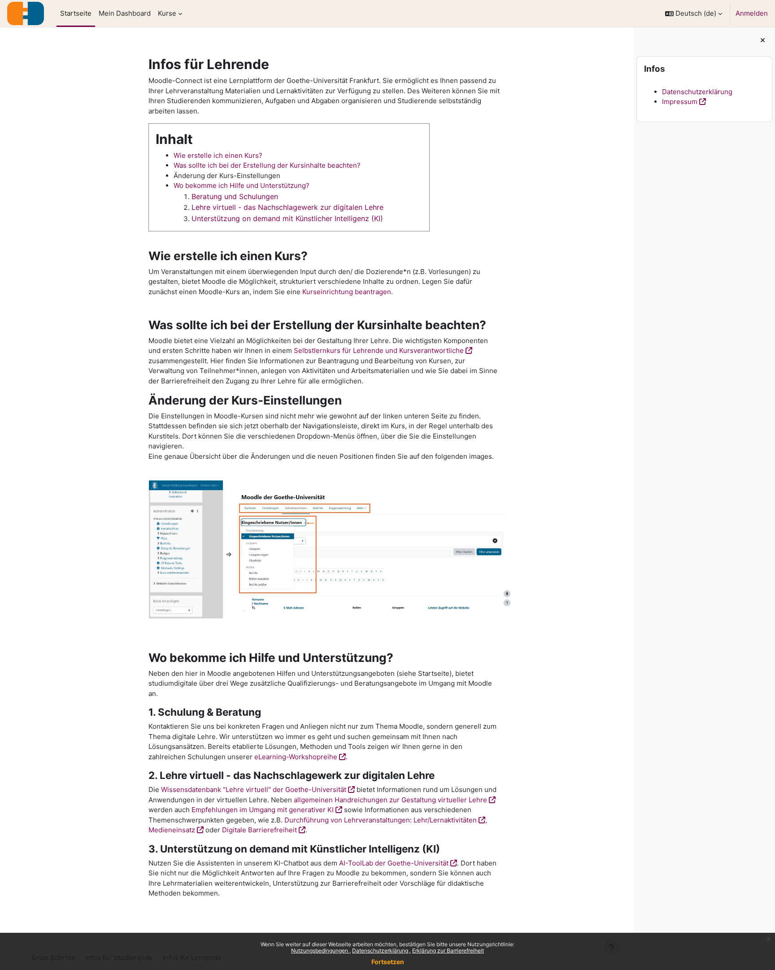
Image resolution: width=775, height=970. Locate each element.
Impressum (679, 101)
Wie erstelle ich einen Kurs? (218, 155)
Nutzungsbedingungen (320, 950)
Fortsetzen (387, 962)
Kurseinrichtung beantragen (346, 291)
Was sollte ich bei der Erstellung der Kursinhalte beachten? (267, 165)
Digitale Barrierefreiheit (259, 830)
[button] (693, 13)
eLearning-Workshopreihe (295, 757)
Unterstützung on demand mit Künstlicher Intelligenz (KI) (287, 218)
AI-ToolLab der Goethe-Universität (393, 863)
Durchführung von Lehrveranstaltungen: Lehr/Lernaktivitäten (380, 820)
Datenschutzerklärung (380, 950)
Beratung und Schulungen (235, 196)
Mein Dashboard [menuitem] (125, 13)
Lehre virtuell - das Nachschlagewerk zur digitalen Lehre (287, 207)
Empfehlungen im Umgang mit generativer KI (263, 809)
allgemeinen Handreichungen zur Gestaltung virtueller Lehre (390, 800)
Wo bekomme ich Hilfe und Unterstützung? (241, 185)
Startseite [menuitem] (75, 13)
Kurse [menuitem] (167, 13)
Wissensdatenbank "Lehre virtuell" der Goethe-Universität (253, 789)
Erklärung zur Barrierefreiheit (448, 950)
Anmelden (752, 13)
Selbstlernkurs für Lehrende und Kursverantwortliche (379, 350)
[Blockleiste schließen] (763, 40)
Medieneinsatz (171, 830)
